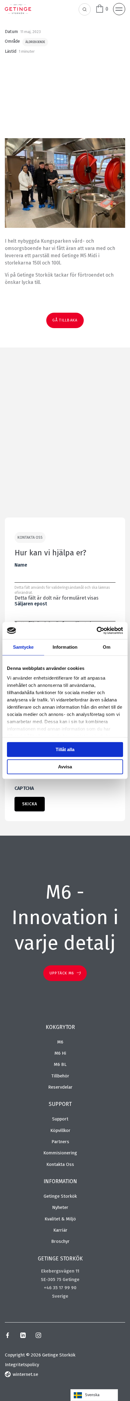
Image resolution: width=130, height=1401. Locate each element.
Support (60, 1119)
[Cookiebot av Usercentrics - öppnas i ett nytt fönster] (96, 630)
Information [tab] (65, 647)
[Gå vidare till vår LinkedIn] (23, 1336)
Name (21, 565)
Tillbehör (60, 1076)
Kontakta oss (60, 1164)
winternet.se (25, 1374)
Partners (60, 1141)
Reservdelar (60, 1087)
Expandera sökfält (85, 10)
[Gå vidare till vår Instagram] (38, 1336)
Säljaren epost (31, 604)
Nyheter (60, 1207)
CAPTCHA (24, 788)
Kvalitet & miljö (60, 1219)
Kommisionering (60, 1153)
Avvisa (65, 766)
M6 (60, 1042)
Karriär (60, 1230)
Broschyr (60, 1241)
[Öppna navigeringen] (119, 9)
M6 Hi (60, 1053)
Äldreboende (35, 42)
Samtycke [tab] (23, 647)
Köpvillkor (60, 1130)
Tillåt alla (65, 749)
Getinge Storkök (60, 1196)
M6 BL (60, 1064)
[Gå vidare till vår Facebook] (7, 1336)
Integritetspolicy (22, 1364)
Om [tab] (106, 647)
